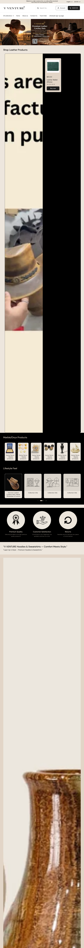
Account (62, 8)
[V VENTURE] (14, 8)
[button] (74, 8)
